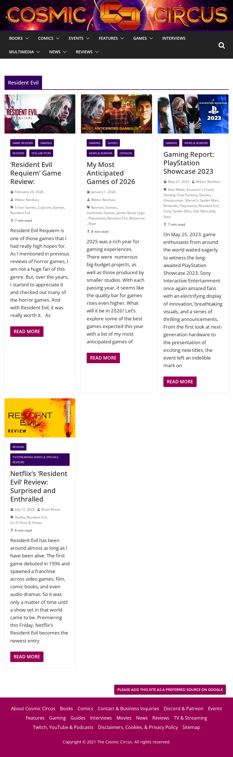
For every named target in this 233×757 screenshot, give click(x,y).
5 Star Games (25, 207)
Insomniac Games (101, 212)
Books (16, 38)
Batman (97, 207)
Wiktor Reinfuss (27, 199)
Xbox (92, 223)
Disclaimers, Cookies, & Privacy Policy (138, 727)
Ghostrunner (173, 200)
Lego (141, 212)
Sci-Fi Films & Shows (26, 522)
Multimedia (21, 51)
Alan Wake (176, 189)
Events (76, 38)
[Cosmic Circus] (116, 4)
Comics (45, 38)
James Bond (126, 212)
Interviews (174, 38)
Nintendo (170, 205)
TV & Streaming (190, 718)
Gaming (46, 143)
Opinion (126, 153)
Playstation (97, 218)
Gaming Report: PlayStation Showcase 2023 (188, 162)
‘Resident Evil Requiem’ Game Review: (35, 173)
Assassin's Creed (199, 189)
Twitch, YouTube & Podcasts (63, 727)
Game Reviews (23, 143)
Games (140, 38)
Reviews (84, 51)
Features (108, 38)
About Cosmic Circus (33, 708)
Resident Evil (20, 212)
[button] (26, 38)
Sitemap (191, 727)
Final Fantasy (187, 195)
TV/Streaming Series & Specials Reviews (35, 459)
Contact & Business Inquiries (128, 708)
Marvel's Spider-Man (201, 200)
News (55, 51)
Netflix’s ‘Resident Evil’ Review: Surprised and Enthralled (38, 486)
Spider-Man (182, 211)
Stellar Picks (41, 153)
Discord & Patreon (183, 708)
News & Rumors (100, 153)
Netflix (20, 517)
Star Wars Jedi (204, 211)
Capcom (44, 207)
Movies (124, 718)
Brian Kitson (51, 509)
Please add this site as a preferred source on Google (170, 689)
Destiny (169, 195)
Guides (113, 143)
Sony (167, 211)
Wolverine (137, 218)
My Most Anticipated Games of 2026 (111, 173)
